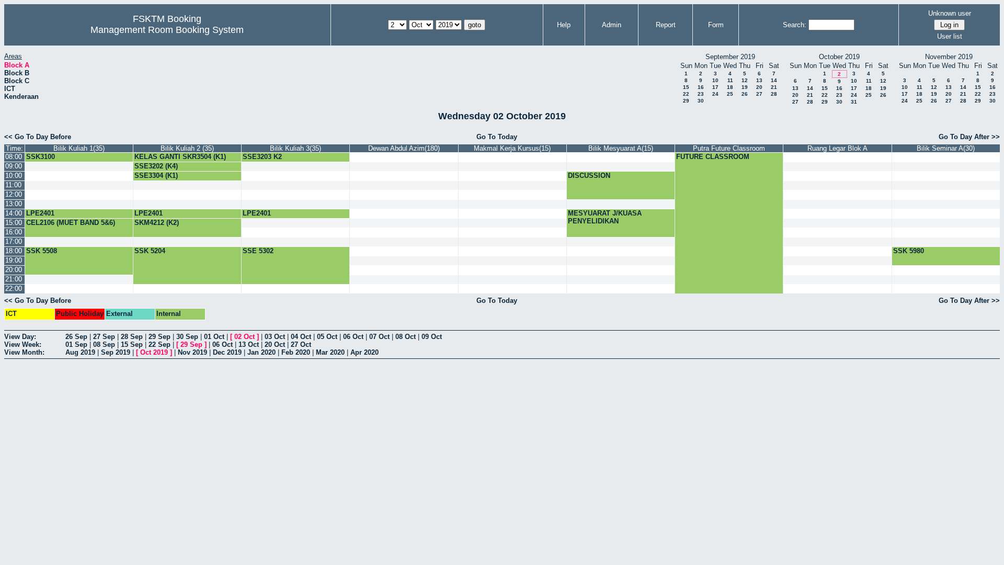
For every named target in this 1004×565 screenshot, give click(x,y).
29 (686, 101)
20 (759, 87)
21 (774, 87)
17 (715, 87)
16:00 (13, 232)
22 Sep (159, 344)
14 (774, 80)
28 (774, 94)
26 (744, 94)
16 (701, 87)
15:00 (13, 223)
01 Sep (76, 344)
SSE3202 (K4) (156, 166)
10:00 (13, 175)
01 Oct (214, 337)
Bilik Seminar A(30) (946, 148)
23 (701, 94)
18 (730, 87)
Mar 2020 (330, 352)
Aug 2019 (80, 352)
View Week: (22, 344)
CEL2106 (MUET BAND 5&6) (70, 223)
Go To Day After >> (969, 137)
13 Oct (248, 344)
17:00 (13, 241)
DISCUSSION (589, 175)
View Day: (20, 337)
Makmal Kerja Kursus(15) (512, 148)
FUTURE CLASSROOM (712, 157)
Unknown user (949, 13)
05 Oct (327, 337)
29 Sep (159, 337)
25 (730, 94)
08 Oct (405, 337)
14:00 (13, 213)
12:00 (13, 194)
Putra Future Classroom (729, 148)
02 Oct (244, 337)
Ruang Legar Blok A (837, 148)
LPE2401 (40, 213)
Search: (794, 25)
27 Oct (301, 344)
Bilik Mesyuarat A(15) (620, 148)
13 (759, 80)
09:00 (13, 166)
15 (686, 87)
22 (686, 94)
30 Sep (187, 337)
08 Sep (104, 344)
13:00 (13, 204)
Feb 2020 (295, 352)
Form (716, 25)
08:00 (13, 157)
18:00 (13, 251)
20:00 (13, 270)
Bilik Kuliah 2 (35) (187, 148)
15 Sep (132, 344)
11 (730, 80)
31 (854, 102)
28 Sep (132, 337)
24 (715, 94)
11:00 (13, 185)
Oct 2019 (154, 352)
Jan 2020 (261, 352)
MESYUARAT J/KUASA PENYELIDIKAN (605, 217)
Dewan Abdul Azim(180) (404, 148)
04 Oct (301, 337)
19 (744, 87)
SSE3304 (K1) (156, 175)
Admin (611, 25)
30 (701, 101)
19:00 (13, 260)
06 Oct (353, 337)
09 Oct (431, 337)
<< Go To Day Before (37, 137)
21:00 (13, 279)
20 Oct (275, 344)
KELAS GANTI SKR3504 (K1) (180, 157)
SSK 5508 (41, 251)
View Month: (24, 352)
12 (744, 80)
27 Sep (104, 337)
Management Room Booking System (167, 30)
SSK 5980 (908, 251)
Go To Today (496, 137)
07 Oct (379, 337)
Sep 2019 (115, 352)
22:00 (13, 288)
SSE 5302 (258, 251)
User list (949, 36)
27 (759, 94)
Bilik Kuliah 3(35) (295, 148)
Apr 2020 (364, 352)
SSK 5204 (149, 251)
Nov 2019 (192, 352)
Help (564, 25)
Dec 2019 (227, 352)
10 (715, 80)
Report (666, 25)
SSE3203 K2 (262, 157)
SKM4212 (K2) (156, 223)
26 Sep (76, 337)
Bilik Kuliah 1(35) (79, 148)
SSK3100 (40, 157)
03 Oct (275, 337)
